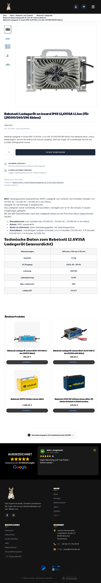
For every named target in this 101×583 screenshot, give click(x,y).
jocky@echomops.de (72, 549)
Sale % (56, 515)
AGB (6, 543)
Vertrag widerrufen (14, 556)
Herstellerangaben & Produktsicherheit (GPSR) (50, 435)
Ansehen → (27, 362)
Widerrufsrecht (10, 547)
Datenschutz (10, 535)
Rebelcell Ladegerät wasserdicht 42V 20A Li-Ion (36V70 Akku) (27, 351)
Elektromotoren (60, 503)
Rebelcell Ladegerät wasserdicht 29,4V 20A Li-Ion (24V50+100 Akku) (74, 351)
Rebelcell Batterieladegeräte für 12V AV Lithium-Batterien (24, 18)
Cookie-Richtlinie (11, 539)
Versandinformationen (13, 552)
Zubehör (57, 511)
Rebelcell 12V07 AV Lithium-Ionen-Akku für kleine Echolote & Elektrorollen (73, 400)
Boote (56, 494)
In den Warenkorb (55, 152)
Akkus (56, 507)
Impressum (9, 530)
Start (5, 15)
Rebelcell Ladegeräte (44, 15)
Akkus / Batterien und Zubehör (21, 15)
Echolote (57, 498)
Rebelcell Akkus (18, 182)
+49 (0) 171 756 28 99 (70, 544)
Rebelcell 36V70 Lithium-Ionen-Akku (27, 399)
